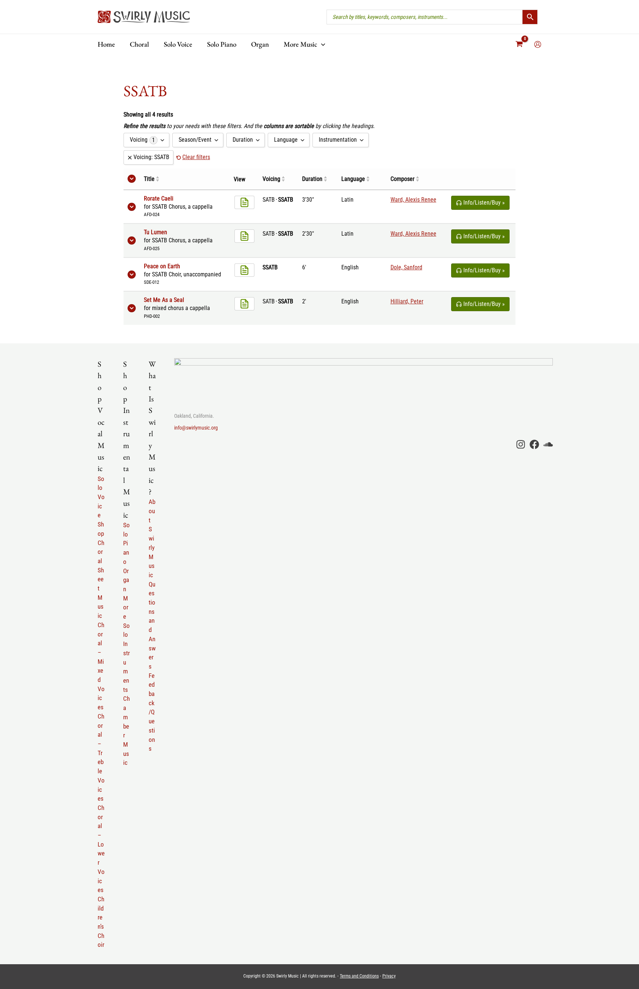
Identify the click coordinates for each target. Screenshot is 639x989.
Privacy (389, 976)
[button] (321, 44)
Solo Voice (101, 497)
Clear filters (196, 157)
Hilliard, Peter (406, 301)
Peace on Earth (162, 266)
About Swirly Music (152, 538)
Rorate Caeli (158, 199)
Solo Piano (126, 543)
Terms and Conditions (359, 976)
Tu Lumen (155, 232)
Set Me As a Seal (164, 300)
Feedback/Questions (152, 712)
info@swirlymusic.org (196, 428)
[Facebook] (534, 444)
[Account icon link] (537, 44)
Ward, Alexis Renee (413, 199)
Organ (126, 580)
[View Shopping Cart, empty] (519, 44)
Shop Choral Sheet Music (101, 570)
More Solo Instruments (126, 644)
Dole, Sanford (406, 267)
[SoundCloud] (548, 444)
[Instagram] (520, 444)
